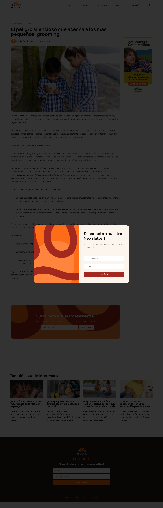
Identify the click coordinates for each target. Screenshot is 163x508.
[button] (126, 229)
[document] (81, 254)
